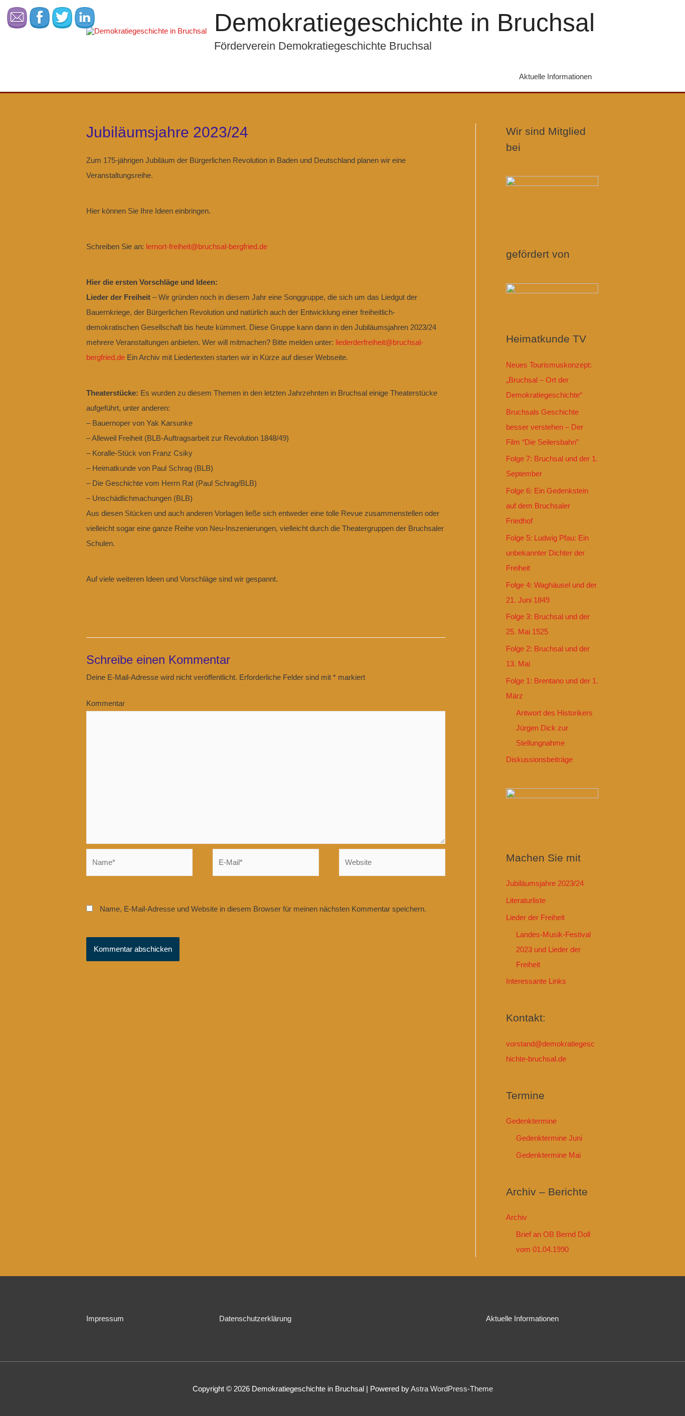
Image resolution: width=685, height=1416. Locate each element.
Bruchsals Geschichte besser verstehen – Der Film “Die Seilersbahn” (544, 427)
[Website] (392, 864)
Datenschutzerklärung (255, 1318)
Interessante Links (536, 981)
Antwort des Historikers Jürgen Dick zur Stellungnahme (554, 728)
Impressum (105, 1318)
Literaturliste (526, 900)
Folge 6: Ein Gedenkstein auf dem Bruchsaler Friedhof (547, 505)
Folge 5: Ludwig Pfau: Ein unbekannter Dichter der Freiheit (547, 553)
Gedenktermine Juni (549, 1138)
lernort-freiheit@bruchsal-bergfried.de (206, 246)
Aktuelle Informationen (555, 76)
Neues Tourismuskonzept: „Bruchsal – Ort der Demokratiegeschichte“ (549, 380)
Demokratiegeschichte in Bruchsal (404, 23)
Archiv (516, 1217)
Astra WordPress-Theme (452, 1388)
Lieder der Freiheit (535, 917)
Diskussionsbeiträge (539, 759)
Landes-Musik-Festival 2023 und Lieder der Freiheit (553, 949)
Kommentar (105, 703)
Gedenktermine (531, 1121)
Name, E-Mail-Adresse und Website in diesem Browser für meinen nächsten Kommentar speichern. (263, 909)
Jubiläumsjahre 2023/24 (545, 883)
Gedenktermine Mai (548, 1155)
